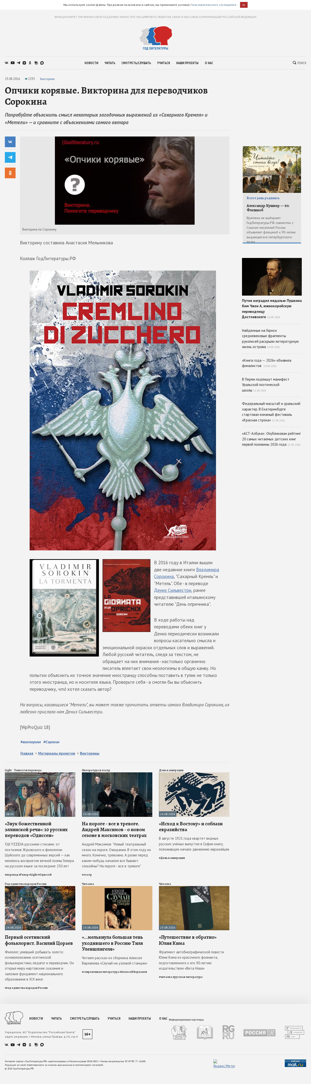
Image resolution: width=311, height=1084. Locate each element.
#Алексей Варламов (133, 972)
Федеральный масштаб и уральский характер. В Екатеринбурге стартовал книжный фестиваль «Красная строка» (271, 411)
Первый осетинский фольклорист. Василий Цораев (39, 940)
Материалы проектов (56, 753)
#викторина (30, 741)
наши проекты (187, 63)
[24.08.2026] (117, 774)
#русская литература (188, 977)
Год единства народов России (25, 884)
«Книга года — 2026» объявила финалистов (266, 363)
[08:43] (40, 774)
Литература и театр (96, 770)
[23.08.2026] (117, 888)
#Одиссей (45, 875)
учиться (163, 63)
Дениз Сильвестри (172, 590)
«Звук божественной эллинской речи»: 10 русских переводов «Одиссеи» (36, 829)
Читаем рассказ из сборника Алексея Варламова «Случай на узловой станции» (114, 961)
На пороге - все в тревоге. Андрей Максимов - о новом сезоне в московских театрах (114, 829)
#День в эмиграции (172, 858)
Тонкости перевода (28, 770)
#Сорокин (51, 741)
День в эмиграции (171, 770)
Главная (26, 753)
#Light (33, 875)
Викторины (47, 79)
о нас (209, 63)
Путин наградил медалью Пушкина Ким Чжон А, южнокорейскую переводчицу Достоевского (272, 308)
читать (109, 63)
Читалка (88, 884)
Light (8, 770)
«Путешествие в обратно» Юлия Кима (187, 940)
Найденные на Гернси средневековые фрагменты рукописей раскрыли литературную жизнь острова (270, 338)
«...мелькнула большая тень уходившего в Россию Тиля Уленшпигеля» (112, 943)
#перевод (11, 875)
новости (91, 63)
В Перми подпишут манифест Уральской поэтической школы (265, 385)
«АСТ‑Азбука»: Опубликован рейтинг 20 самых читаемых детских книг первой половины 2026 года (271, 439)
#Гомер (24, 875)
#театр (87, 875)
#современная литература (100, 972)
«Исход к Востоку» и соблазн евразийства (191, 826)
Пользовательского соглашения (213, 5)
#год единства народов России (26, 988)
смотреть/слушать (136, 63)
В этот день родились (263, 198)
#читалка (165, 977)
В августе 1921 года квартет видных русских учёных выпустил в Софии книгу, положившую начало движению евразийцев (194, 844)
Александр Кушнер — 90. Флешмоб (268, 208)
